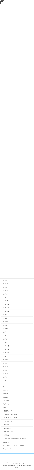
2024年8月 (5, 360)
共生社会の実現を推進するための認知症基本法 (14, 438)
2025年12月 (6, 304)
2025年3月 (5, 335)
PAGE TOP (31, 454)
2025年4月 (5, 332)
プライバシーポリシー (8, 449)
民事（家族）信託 (8, 431)
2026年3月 (5, 294)
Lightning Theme (20, 465)
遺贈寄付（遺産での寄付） (12, 414)
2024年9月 (5, 356)
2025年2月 (5, 339)
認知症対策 (6, 424)
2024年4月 (5, 373)
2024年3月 (5, 377)
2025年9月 (5, 315)
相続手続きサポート (9, 421)
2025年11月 (6, 308)
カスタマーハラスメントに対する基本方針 (13, 445)
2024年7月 (5, 363)
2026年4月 (5, 290)
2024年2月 (5, 380)
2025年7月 (5, 321)
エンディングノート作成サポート (12, 418)
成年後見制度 (7, 428)
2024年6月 (5, 366)
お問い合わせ (6, 400)
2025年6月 (5, 325)
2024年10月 (6, 353)
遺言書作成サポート (9, 411)
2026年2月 (5, 297)
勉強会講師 (6, 435)
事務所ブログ (6, 404)
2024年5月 (5, 370)
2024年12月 (6, 346)
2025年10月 (6, 311)
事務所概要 (5, 393)
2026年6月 (5, 283)
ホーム (4, 386)
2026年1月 (5, 301)
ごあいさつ (5, 390)
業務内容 (5, 407)
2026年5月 (5, 287)
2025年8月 (5, 318)
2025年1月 (5, 342)
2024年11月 (6, 349)
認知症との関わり (7, 442)
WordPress (11, 465)
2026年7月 (5, 280)
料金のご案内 (6, 397)
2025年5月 (5, 328)
